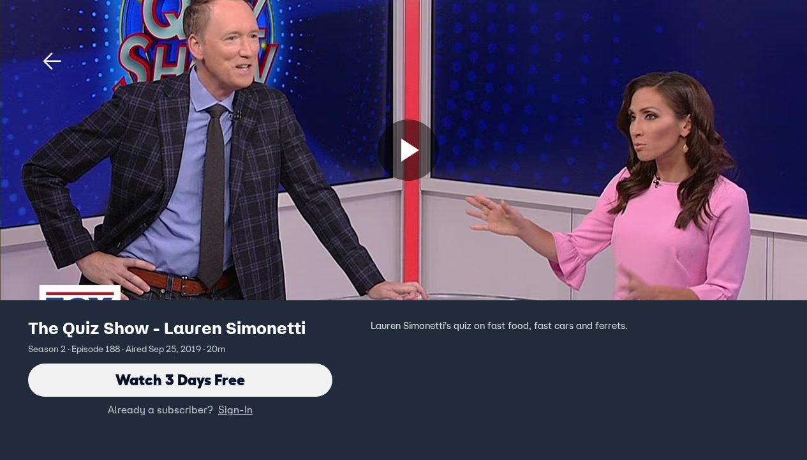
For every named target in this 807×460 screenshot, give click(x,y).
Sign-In (235, 409)
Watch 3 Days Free (180, 379)
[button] (52, 61)
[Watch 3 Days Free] (408, 150)
